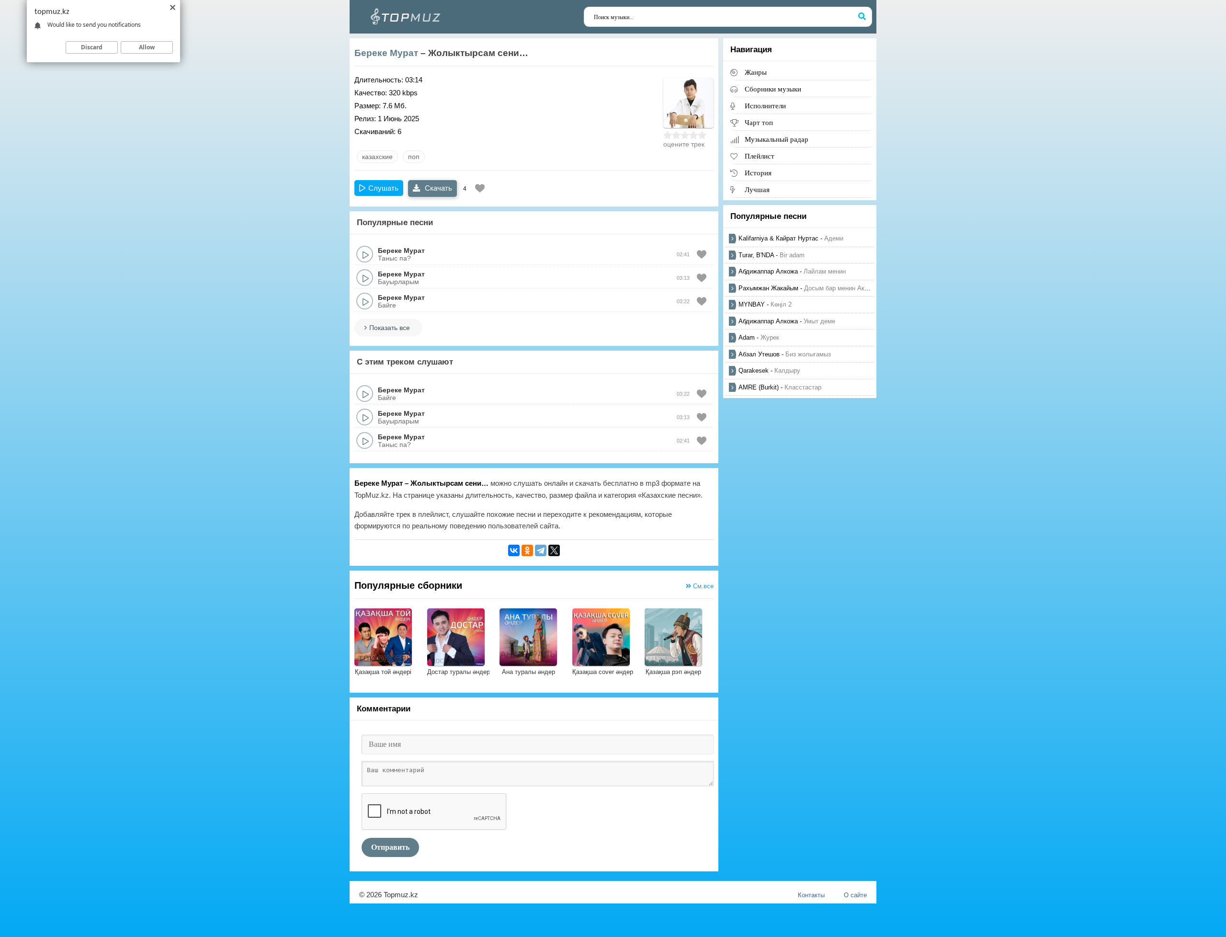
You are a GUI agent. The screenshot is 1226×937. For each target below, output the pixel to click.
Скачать (437, 188)
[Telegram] (540, 550)
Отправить (390, 847)
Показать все (389, 327)
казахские (377, 156)
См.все (702, 586)
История (758, 172)
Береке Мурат (386, 53)
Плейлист (759, 156)
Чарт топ (759, 122)
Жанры (756, 72)
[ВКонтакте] (514, 550)
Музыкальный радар (776, 139)
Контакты (811, 895)
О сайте (855, 895)
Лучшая (757, 189)
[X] (554, 550)
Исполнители (765, 105)
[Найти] (862, 16)
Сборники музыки (773, 88)
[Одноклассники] (527, 550)
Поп (414, 156)
